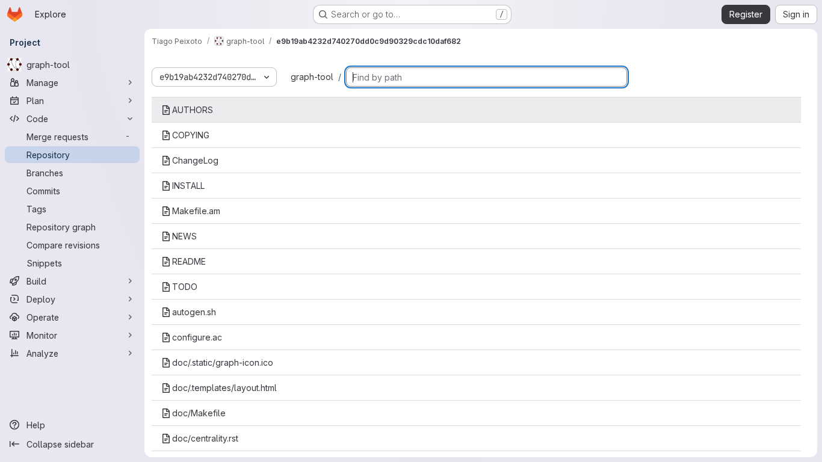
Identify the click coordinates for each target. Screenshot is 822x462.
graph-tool (312, 77)
